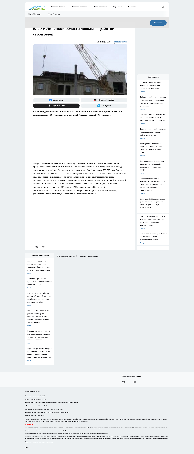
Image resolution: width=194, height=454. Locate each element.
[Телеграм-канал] (104, 106)
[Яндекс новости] (104, 100)
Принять (158, 23)
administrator (120, 41)
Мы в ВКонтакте (35, 14)
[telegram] (44, 246)
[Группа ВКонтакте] (56, 100)
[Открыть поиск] (162, 7)
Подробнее (84, 421)
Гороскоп (117, 7)
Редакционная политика (32, 391)
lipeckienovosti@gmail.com (41, 409)
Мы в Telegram (54, 14)
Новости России (58, 7)
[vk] (36, 246)
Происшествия (100, 7)
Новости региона (79, 7)
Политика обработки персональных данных (39, 442)
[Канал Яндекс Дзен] (56, 106)
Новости (132, 7)
